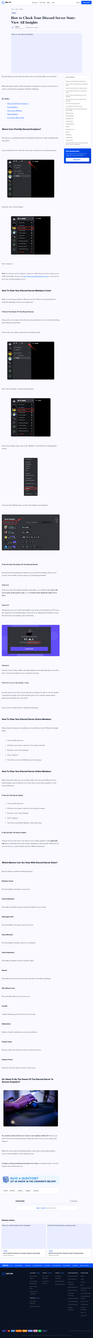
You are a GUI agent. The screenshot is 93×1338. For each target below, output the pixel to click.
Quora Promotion (73, 1290)
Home (12, 9)
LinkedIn (20, 1190)
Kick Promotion (72, 1279)
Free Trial (42, 2)
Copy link (36, 1190)
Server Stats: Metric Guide (15, 118)
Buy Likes (66, 1265)
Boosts (67, 126)
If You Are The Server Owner (73, 103)
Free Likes (19, 1265)
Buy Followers (58, 1265)
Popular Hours (69, 140)
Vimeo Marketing (73, 1301)
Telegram (27, 1190)
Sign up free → (77, 159)
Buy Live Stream (76, 1265)
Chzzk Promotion (73, 1304)
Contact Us (84, 1315)
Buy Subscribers (87, 1265)
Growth (67, 132)
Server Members (12, 107)
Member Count (69, 113)
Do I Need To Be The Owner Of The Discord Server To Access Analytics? (77, 143)
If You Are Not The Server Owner (74, 106)
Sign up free (86, 2)
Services (34, 2)
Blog (48, 2)
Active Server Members (14, 111)
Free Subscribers (28, 1265)
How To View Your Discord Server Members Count (77, 84)
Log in (77, 2)
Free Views (39, 1265)
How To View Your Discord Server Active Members (76, 95)
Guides (21, 9)
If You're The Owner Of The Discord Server (76, 88)
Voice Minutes (69, 121)
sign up (43, 1208)
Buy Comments (48, 1265)
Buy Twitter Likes (35, 1306)
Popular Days (69, 137)
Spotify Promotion (73, 1276)
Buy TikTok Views (60, 1284)
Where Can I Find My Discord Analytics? (76, 81)
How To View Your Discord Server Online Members (76, 100)
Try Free (83, 1282)
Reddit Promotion (73, 1287)
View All (38, 1273)
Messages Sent (69, 118)
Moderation (68, 134)
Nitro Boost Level (70, 129)
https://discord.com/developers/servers (35, 276)
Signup (83, 1276)
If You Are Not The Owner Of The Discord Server (76, 91)
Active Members (70, 116)
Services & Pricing (86, 1293)
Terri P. (17, 26)
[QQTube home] (6, 2)
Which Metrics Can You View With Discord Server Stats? (76, 109)
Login (37, 1208)
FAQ (53, 2)
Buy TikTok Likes (59, 1281)
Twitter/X (12, 1190)
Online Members (12, 114)
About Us (83, 1312)
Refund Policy (84, 1301)
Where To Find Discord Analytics (18, 103)
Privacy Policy (84, 1304)
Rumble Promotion (73, 1298)
